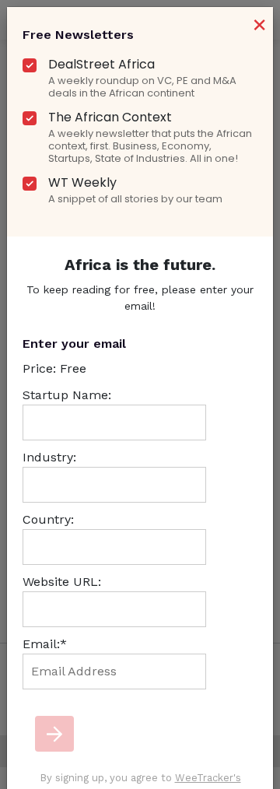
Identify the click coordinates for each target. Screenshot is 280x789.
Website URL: (62, 581)
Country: (48, 519)
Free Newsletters (78, 34)
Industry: (49, 457)
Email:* (45, 643)
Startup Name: (67, 394)
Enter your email (74, 343)
